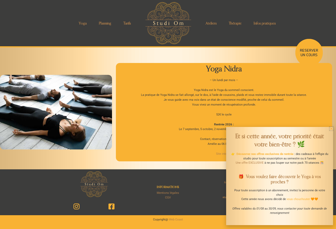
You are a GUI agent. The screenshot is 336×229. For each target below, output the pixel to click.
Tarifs (127, 23)
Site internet (224, 154)
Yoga (83, 23)
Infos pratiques (265, 23)
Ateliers (211, 23)
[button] (331, 128)
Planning (105, 23)
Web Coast (176, 219)
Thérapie (235, 23)
